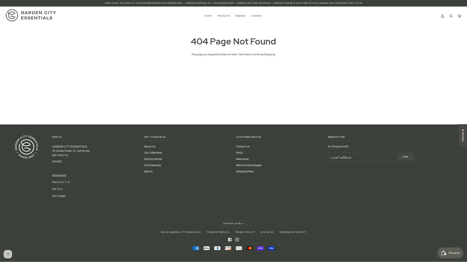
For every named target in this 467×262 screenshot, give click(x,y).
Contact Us (243, 146)
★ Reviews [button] (463, 135)
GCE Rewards (152, 165)
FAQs (239, 152)
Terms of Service (218, 232)
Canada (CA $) (232, 223)
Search (148, 171)
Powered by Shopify (293, 232)
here (247, 54)
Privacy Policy (244, 232)
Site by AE (267, 232)
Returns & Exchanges (248, 165)
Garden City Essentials (184, 232)
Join (405, 156)
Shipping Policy (245, 171)
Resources (242, 159)
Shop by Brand (153, 159)
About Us (149, 146)
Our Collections (153, 152)
